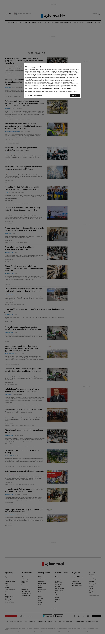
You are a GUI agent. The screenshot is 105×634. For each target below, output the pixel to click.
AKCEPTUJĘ (75, 95)
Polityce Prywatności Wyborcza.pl (48, 88)
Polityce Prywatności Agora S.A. (64, 88)
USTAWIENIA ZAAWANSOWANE (35, 95)
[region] (52, 80)
